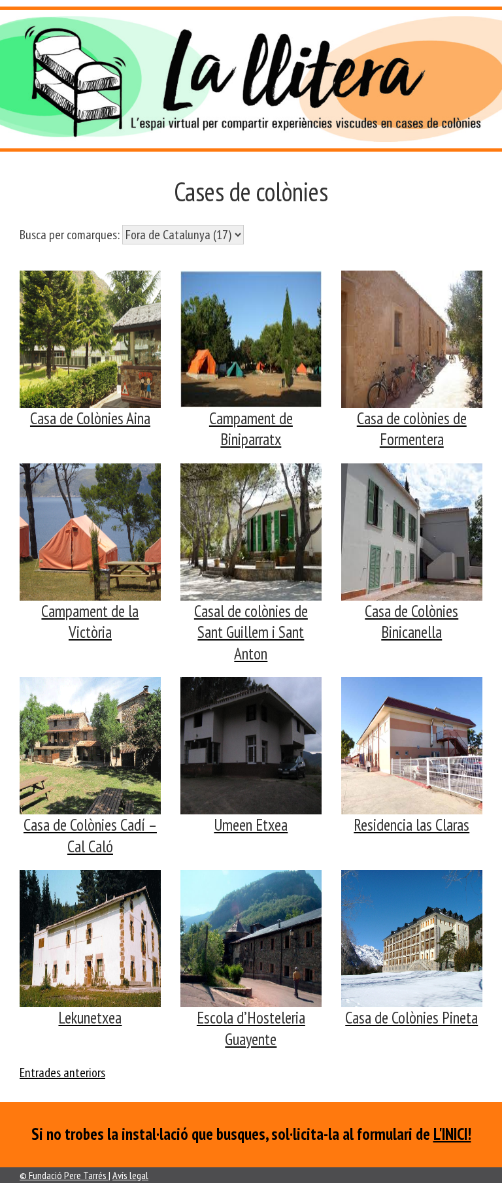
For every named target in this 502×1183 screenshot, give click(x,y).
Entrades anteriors (62, 1072)
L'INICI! (452, 1134)
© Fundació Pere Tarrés (64, 1175)
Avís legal (130, 1175)
